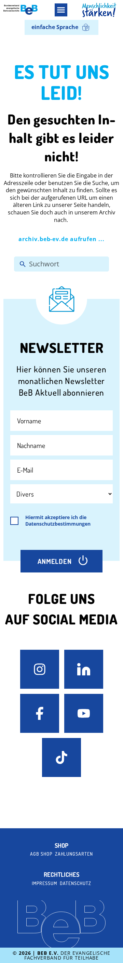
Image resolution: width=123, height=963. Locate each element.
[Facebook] (39, 713)
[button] (61, 9)
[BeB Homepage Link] (99, 10)
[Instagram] (39, 669)
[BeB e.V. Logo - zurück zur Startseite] (20, 10)
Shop (61, 845)
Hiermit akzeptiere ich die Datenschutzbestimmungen (58, 520)
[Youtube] (83, 713)
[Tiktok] (61, 757)
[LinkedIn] (83, 669)
